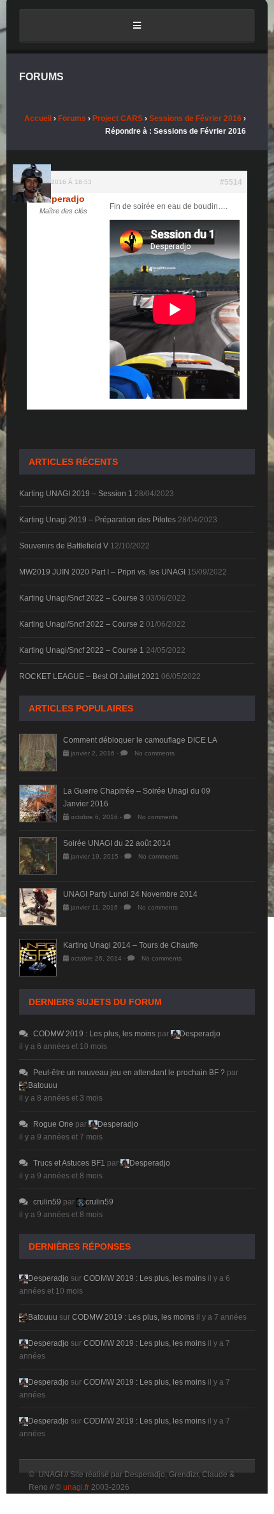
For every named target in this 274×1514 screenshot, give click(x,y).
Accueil (38, 118)
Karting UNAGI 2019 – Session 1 (76, 493)
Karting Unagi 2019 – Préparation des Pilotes (97, 519)
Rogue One (53, 1124)
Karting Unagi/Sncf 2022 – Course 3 (81, 598)
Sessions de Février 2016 (195, 118)
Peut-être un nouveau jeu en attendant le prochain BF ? (129, 1072)
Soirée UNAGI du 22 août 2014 (117, 843)
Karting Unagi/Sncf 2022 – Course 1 (81, 650)
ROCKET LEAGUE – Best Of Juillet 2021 (89, 676)
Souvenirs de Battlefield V (63, 545)
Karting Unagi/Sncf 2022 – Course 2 (81, 624)
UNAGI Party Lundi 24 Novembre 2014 (130, 894)
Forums (72, 118)
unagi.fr (76, 1487)
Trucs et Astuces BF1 (69, 1163)
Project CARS (117, 118)
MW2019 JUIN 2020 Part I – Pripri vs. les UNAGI (102, 572)
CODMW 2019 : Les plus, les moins (94, 1033)
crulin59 (47, 1201)
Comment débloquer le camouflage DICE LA (140, 740)
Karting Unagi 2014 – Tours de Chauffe (130, 945)
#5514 (231, 182)
